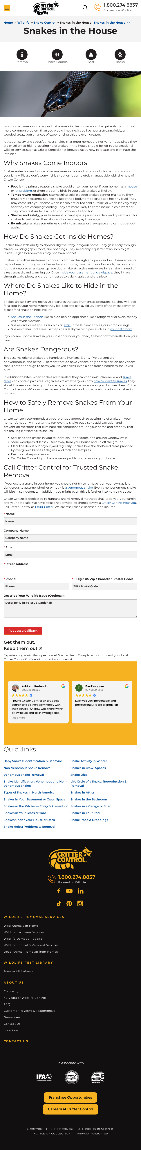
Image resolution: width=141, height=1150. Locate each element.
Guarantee (12, 1017)
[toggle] (7, 8)
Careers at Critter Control (70, 1109)
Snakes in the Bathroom (88, 799)
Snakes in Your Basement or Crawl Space (34, 799)
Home (8, 22)
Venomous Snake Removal (24, 774)
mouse (132, 186)
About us (14, 982)
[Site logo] (46, 8)
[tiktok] (59, 904)
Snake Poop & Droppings (89, 820)
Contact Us (12, 1023)
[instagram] (80, 904)
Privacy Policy (89, 1133)
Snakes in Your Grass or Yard (25, 813)
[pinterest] (69, 904)
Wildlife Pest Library (28, 962)
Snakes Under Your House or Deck (29, 820)
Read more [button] (19, 718)
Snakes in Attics (82, 792)
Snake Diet (78, 774)
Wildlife (23, 22)
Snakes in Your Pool (85, 813)
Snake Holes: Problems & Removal (29, 826)
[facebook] (58, 891)
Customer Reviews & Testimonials (29, 1010)
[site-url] (70, 858)
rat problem (23, 190)
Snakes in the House (109, 22)
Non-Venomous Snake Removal (27, 768)
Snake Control (44, 22)
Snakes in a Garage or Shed (90, 806)
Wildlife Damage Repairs (23, 938)
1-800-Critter (44, 507)
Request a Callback (22, 630)
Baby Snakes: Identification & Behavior (33, 761)
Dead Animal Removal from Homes (31, 951)
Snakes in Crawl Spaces (88, 768)
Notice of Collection (52, 1133)
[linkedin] (81, 891)
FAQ (7, 1004)
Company (11, 991)
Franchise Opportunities (70, 1097)
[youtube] (69, 891)
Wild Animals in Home (21, 925)
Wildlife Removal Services (34, 917)
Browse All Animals (18, 971)
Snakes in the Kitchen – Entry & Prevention (36, 806)
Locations (11, 1030)
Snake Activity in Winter (88, 761)
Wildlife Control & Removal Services (31, 945)
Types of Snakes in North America (29, 792)
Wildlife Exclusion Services (24, 932)
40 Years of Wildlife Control (25, 997)
